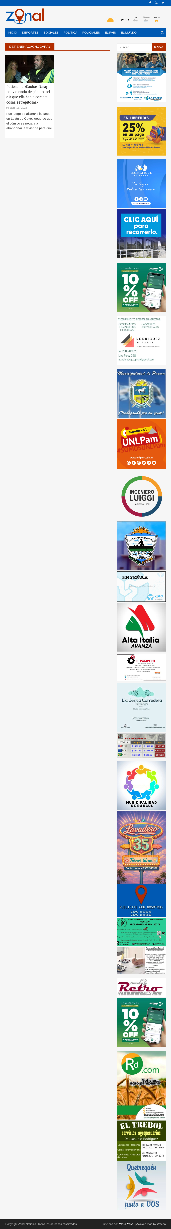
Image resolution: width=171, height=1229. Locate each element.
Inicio (12, 32)
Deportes (30, 32)
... (7, 133)
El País (110, 32)
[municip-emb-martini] (141, 545)
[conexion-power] (141, 987)
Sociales (51, 32)
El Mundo (129, 32)
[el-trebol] (141, 1140)
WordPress (126, 1224)
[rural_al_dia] (141, 1085)
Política (70, 32)
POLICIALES (91, 32)
